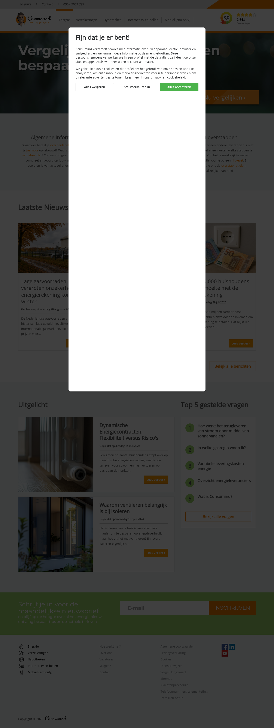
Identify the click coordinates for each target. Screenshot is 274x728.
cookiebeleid (176, 77)
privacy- (156, 77)
